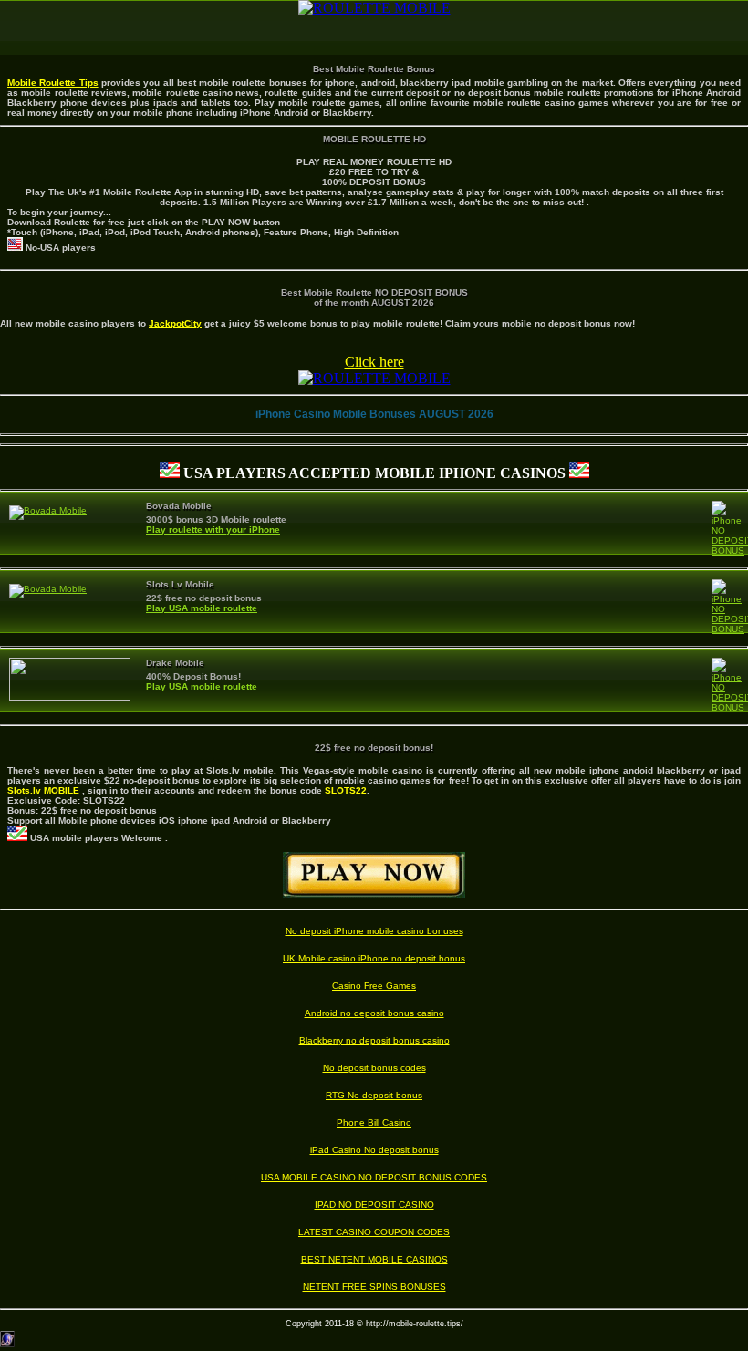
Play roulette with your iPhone (213, 530)
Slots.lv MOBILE (43, 790)
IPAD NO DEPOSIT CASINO (374, 1205)
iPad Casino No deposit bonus (374, 1150)
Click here (374, 361)
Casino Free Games (374, 986)
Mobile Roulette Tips (53, 83)
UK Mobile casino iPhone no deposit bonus (374, 958)
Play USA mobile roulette (201, 608)
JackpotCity (175, 323)
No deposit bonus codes (374, 1068)
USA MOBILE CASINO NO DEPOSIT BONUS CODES (374, 1177)
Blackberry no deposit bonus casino (374, 1040)
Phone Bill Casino (374, 1122)
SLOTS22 (346, 790)
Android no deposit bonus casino (374, 1013)
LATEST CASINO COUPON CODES (374, 1232)
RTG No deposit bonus (374, 1095)
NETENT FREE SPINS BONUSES (374, 1287)
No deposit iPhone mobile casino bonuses (374, 931)
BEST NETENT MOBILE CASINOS (374, 1259)
